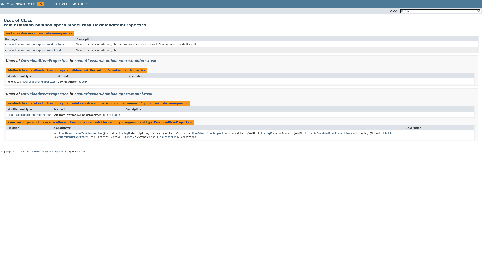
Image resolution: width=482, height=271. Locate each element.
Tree (49, 4)
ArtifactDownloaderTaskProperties (78, 133)
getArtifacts (111, 114)
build (82, 81)
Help (84, 4)
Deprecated (62, 4)
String (123, 133)
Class (31, 4)
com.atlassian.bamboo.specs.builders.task (34, 44)
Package (20, 4)
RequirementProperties (71, 137)
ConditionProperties (163, 137)
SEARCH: (394, 11)
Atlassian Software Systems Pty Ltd (43, 151)
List (10, 114)
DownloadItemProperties (53, 33)
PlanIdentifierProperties (209, 133)
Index (75, 4)
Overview (7, 4)
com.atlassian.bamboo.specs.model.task (33, 50)
